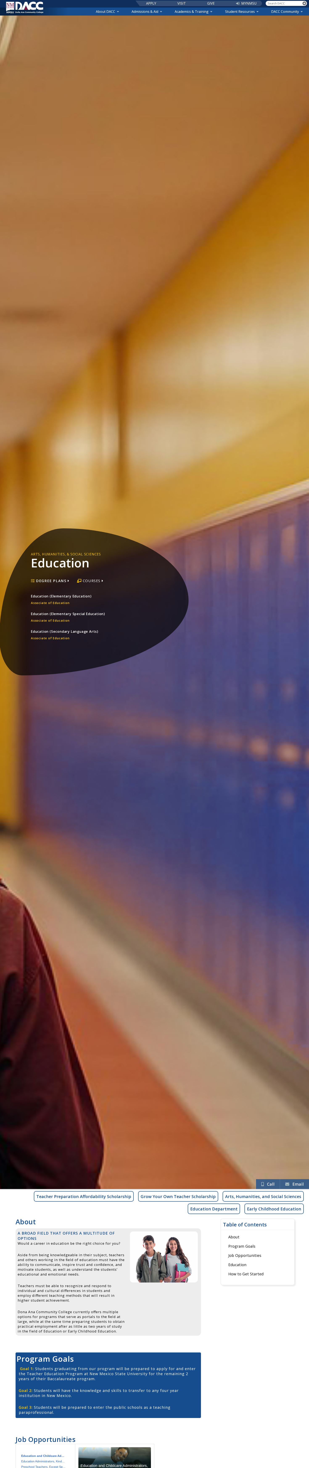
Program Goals (241, 1246)
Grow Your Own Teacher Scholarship (178, 1196)
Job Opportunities (244, 1255)
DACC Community (285, 11)
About (233, 1236)
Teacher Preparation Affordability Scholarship (83, 1196)
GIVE (211, 3)
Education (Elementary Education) (61, 599)
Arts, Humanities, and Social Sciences (263, 1196)
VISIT (181, 3)
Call (271, 1184)
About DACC (105, 11)
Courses (92, 581)
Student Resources (240, 11)
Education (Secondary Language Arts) (64, 634)
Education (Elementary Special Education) (68, 617)
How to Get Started (246, 1273)
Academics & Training (192, 11)
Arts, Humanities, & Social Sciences (66, 554)
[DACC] (24, 7)
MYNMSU (249, 3)
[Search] (304, 3)
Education (237, 1264)
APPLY (151, 3)
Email (298, 1184)
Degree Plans (51, 581)
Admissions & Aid (145, 11)
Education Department (214, 1209)
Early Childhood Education (274, 1209)
